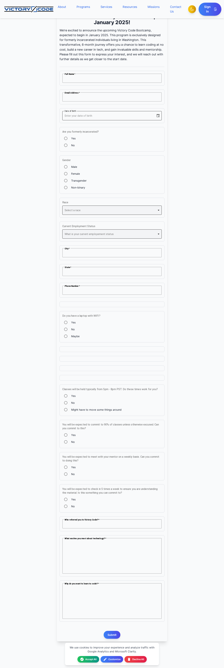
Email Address (72, 93)
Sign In (207, 9)
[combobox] (112, 210)
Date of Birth (70, 111)
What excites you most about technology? (85, 538)
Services (106, 7)
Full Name (70, 74)
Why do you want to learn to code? (82, 584)
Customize (114, 659)
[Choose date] (158, 115)
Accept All (91, 659)
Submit (112, 634)
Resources (130, 7)
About (62, 7)
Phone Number (72, 286)
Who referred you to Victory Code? (82, 520)
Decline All (138, 659)
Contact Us (175, 9)
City (67, 248)
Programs (83, 7)
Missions (154, 7)
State (68, 267)
